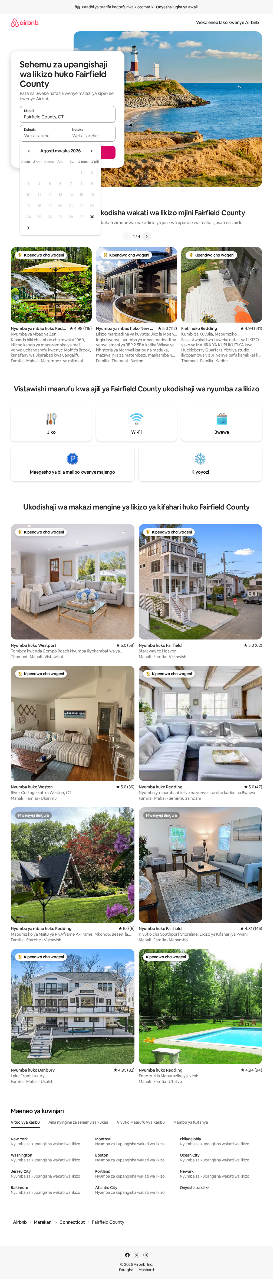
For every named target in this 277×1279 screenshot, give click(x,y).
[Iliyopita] (126, 236)
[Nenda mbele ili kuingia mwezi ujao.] (91, 151)
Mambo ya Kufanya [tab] (190, 1122)
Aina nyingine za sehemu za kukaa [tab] (78, 1122)
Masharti (146, 1269)
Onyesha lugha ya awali (176, 7)
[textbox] (43, 135)
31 (29, 227)
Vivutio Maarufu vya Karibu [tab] (141, 1122)
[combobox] (67, 117)
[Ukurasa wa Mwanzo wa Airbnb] (24, 22)
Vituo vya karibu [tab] (25, 1122)
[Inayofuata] (146, 236)
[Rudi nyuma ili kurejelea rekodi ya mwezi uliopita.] (29, 151)
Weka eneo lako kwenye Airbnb (227, 22)
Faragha (126, 1269)
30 (92, 216)
